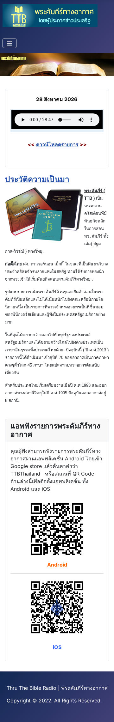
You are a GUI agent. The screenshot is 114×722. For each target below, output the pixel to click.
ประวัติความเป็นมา (37, 179)
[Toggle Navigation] (9, 43)
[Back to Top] (103, 710)
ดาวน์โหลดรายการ (57, 144)
